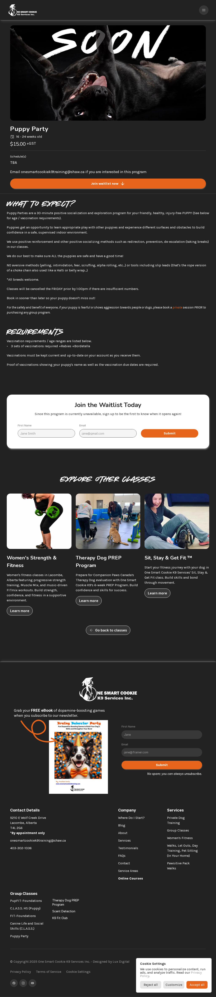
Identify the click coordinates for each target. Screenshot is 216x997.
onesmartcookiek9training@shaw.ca (38, 840)
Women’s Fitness (180, 838)
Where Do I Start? (131, 818)
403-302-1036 (21, 848)
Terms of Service (48, 972)
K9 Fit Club (60, 918)
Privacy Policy (20, 972)
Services (124, 840)
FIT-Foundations (23, 916)
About (122, 833)
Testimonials (128, 848)
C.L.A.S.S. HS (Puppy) (25, 908)
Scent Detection (63, 911)
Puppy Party (19, 936)
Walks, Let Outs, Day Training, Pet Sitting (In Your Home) (183, 851)
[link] (20, 610)
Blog (121, 825)
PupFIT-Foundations (26, 901)
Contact (124, 863)
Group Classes (178, 830)
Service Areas (128, 871)
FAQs (122, 856)
